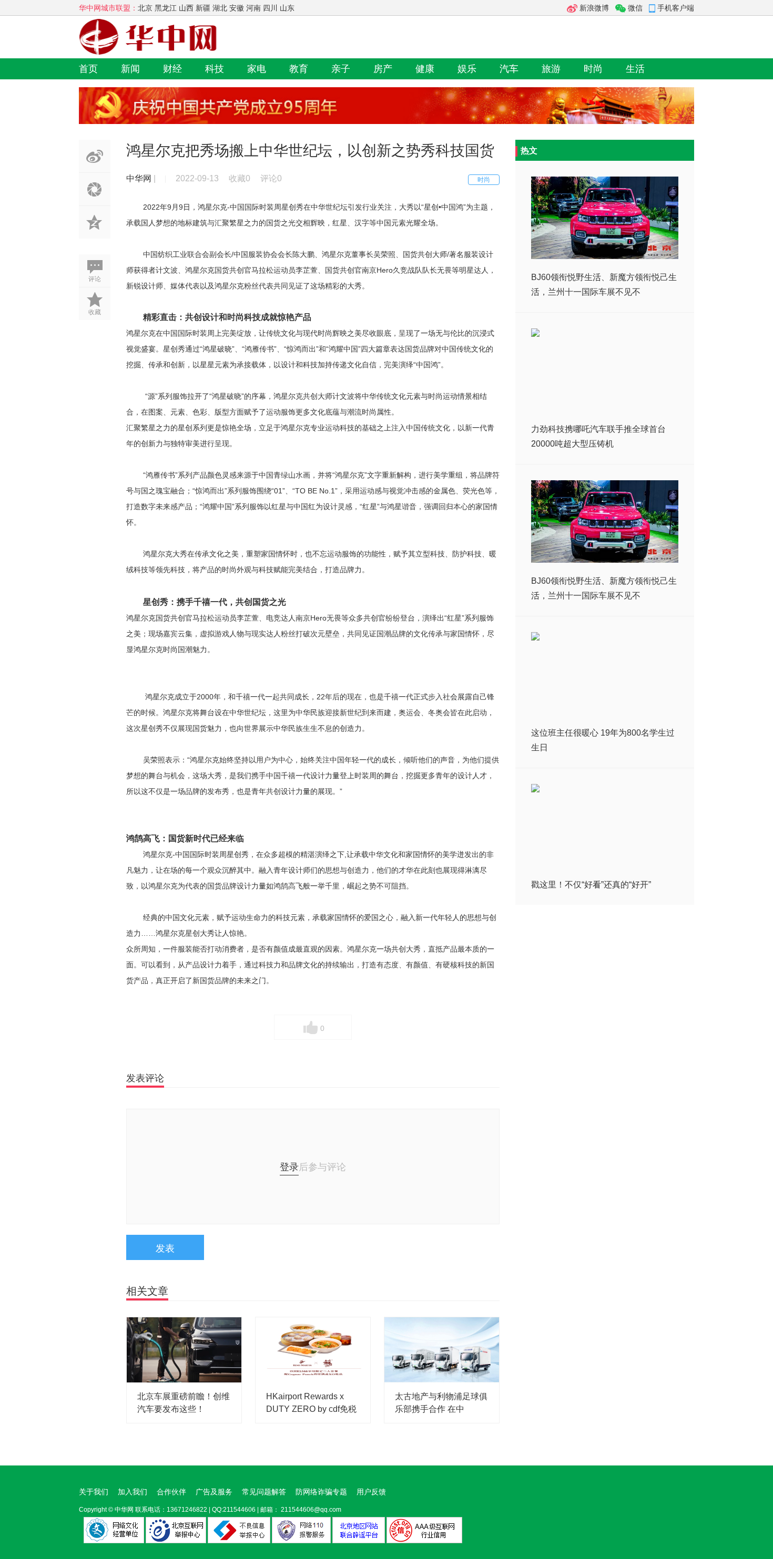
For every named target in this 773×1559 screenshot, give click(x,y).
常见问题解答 (264, 1492)
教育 (298, 69)
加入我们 (132, 1492)
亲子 (340, 69)
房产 (382, 69)
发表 (165, 1248)
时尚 (593, 69)
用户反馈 (371, 1492)
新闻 (130, 69)
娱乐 (466, 69)
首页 (88, 69)
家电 (256, 69)
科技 (214, 69)
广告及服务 (214, 1492)
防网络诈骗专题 (321, 1492)
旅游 (551, 69)
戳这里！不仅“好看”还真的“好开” (591, 884)
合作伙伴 (171, 1492)
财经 (172, 69)
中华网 (124, 1509)
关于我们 (93, 1492)
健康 (424, 69)
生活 (635, 69)
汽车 (509, 69)
